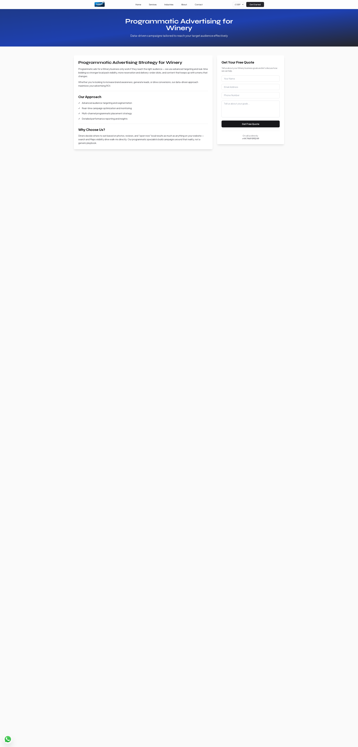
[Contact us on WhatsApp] (7, 739)
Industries (168, 4)
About (184, 4)
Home (138, 4)
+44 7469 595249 (250, 138)
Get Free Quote (250, 123)
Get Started (255, 4)
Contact (199, 4)
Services (153, 4)
